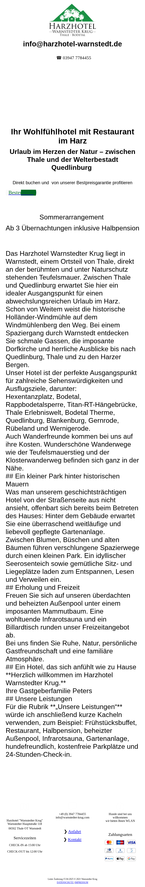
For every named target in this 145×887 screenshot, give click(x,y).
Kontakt (74, 839)
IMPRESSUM (81, 882)
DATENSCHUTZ (65, 882)
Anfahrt (74, 831)
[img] (72, 18)
